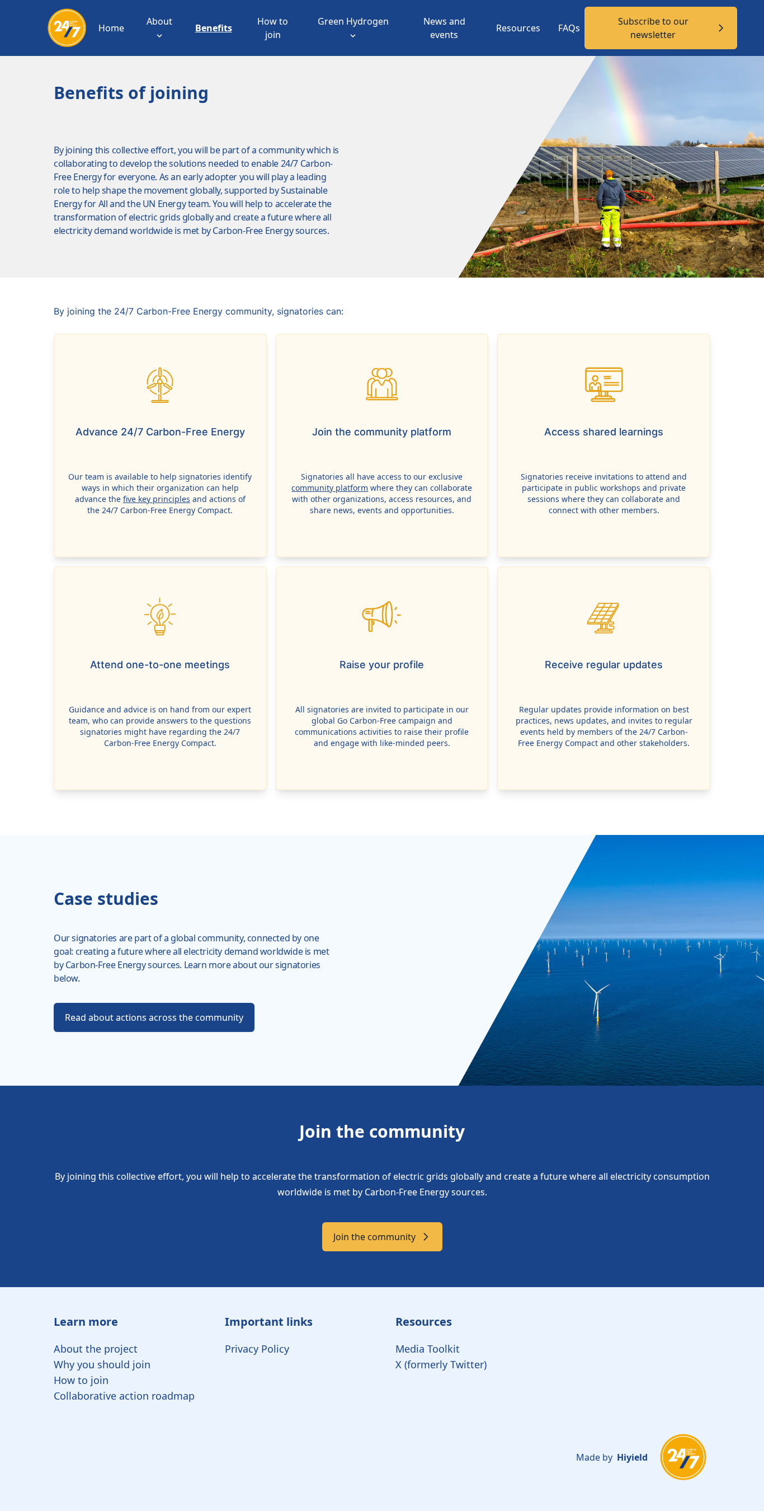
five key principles (156, 499)
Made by (612, 1457)
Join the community (374, 1237)
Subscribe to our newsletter (653, 28)
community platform (329, 487)
